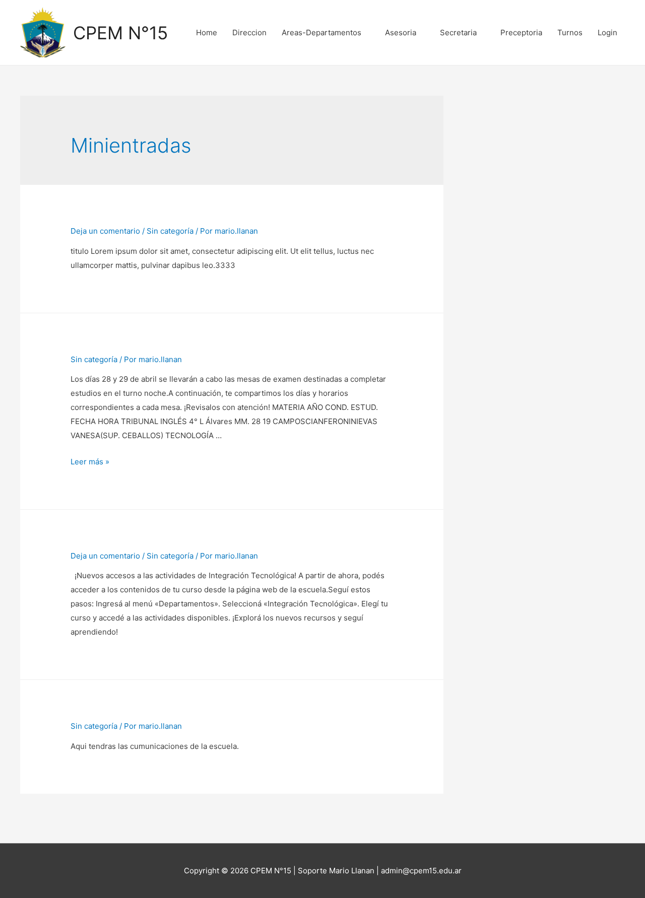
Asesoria (400, 32)
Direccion (249, 32)
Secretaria (458, 32)
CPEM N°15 (120, 32)
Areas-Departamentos (321, 32)
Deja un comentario (105, 231)
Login (607, 32)
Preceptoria (521, 32)
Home (206, 32)
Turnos (570, 32)
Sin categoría (170, 231)
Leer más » (90, 461)
